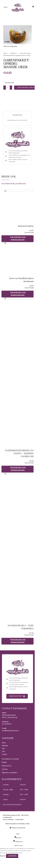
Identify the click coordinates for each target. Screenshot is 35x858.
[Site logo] (17, 7)
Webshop (13, 53)
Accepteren (12, 856)
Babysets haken (26, 226)
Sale (3, 748)
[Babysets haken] (19, 204)
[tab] (17, 115)
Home (5, 53)
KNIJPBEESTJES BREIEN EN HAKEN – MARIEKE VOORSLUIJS (19, 453)
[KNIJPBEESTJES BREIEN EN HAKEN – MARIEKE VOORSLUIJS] (19, 370)
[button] (17, 238)
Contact (4, 754)
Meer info (3, 856)
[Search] (28, 7)
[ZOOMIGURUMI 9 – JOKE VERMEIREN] (19, 545)
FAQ (3, 751)
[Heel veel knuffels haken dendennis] (19, 257)
